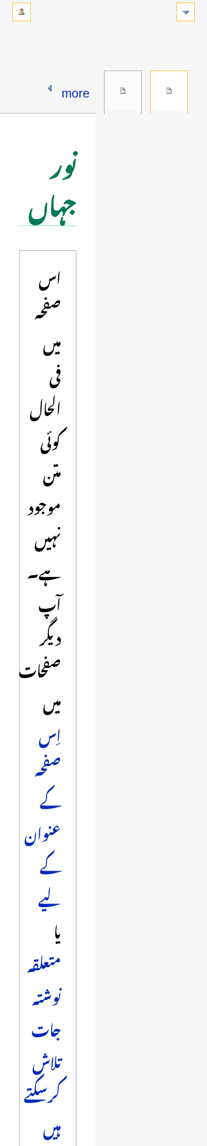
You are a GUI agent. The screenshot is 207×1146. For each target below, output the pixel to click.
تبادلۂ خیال (123, 91)
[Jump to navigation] (185, 12)
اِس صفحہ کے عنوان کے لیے (42, 815)
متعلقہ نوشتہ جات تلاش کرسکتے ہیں (42, 1043)
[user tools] (21, 12)
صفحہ (169, 91)
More (76, 89)
